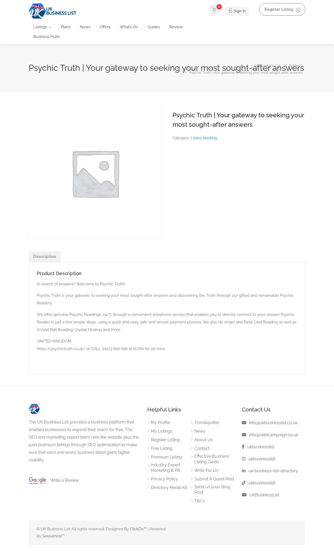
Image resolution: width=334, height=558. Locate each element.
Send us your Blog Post (212, 489)
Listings (40, 27)
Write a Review (62, 480)
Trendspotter (206, 422)
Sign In (239, 11)
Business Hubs (46, 36)
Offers (105, 27)
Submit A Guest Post (214, 478)
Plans (65, 27)
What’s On (129, 27)
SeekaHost (52, 536)
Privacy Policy (164, 478)
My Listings (161, 431)
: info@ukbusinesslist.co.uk (271, 422)
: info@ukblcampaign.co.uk (272, 434)
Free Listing (161, 448)
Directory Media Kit (169, 487)
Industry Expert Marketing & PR (165, 467)
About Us (203, 439)
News (85, 27)
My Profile (160, 422)
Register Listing (278, 9)
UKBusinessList (264, 494)
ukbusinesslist (260, 446)
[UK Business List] (52, 10)
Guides (153, 27)
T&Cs (199, 500)
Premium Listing (166, 457)
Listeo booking (204, 138)
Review (176, 27)
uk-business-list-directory (273, 470)
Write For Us (206, 470)
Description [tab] (44, 256)
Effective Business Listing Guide (211, 459)
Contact (202, 448)
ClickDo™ (138, 529)
